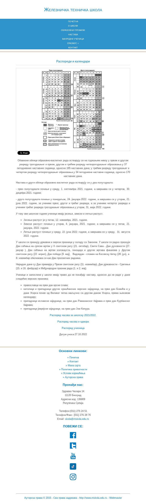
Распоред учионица (73, 328)
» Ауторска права (73, 377)
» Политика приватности (73, 369)
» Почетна (73, 357)
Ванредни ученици (73, 39)
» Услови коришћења (73, 373)
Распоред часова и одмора (73, 321)
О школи (73, 26)
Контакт (73, 47)
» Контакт (73, 361)
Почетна (73, 21)
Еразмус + (73, 43)
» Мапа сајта (73, 365)
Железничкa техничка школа (73, 9)
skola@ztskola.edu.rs (77, 419)
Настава (73, 34)
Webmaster (115, 497)
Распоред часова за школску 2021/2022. (73, 315)
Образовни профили (73, 30)
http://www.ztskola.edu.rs (93, 497)
